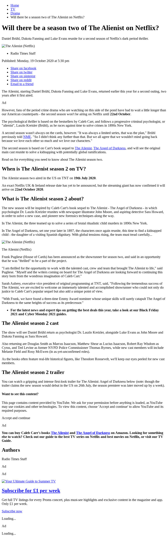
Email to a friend (21, 84)
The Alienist (83, 148)
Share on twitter (21, 72)
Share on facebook (23, 68)
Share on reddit (21, 80)
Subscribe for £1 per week (31, 490)
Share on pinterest (22, 76)
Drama (15, 13)
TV (12, 9)
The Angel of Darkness (109, 148)
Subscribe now (12, 511)
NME (27, 137)
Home (14, 5)
